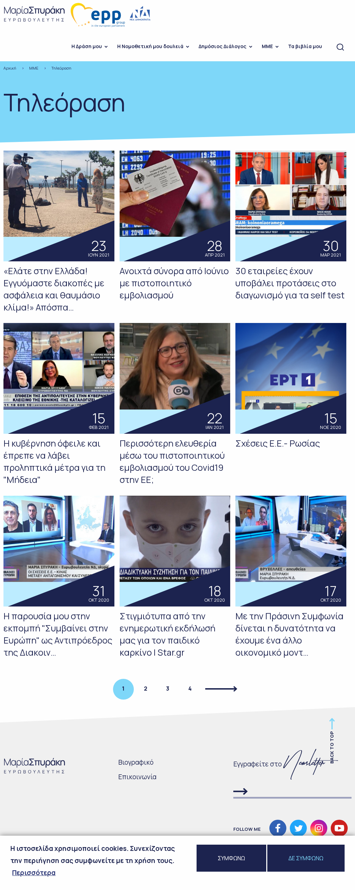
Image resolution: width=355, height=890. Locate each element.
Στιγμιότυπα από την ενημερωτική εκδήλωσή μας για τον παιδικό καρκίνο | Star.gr (167, 634)
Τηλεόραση (61, 68)
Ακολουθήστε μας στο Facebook (277, 828)
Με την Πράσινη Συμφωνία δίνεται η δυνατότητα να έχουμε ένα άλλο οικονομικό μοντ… (289, 634)
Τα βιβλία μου (305, 46)
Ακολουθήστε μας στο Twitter (298, 828)
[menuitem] (87, 47)
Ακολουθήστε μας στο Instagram (318, 828)
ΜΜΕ (267, 46)
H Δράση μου (86, 46)
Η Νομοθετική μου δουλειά (150, 46)
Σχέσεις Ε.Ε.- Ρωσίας (277, 443)
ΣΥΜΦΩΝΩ (231, 858)
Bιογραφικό (136, 762)
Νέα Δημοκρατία (140, 13)
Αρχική (9, 68)
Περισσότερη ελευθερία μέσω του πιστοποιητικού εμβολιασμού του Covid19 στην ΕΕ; (172, 461)
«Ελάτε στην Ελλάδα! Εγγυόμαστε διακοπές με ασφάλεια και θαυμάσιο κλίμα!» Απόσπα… (53, 289)
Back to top (332, 747)
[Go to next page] (222, 689)
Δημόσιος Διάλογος (222, 46)
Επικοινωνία (137, 776)
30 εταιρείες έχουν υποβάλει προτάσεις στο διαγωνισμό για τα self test (290, 283)
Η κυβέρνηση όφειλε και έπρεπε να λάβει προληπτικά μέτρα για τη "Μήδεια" (54, 461)
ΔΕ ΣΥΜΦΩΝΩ (305, 858)
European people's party (98, 15)
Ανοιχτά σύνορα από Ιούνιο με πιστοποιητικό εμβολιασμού (174, 283)
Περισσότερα (33, 872)
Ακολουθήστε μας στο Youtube (339, 828)
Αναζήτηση (340, 47)
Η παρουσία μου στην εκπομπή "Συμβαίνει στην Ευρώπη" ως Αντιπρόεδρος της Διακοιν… (57, 634)
